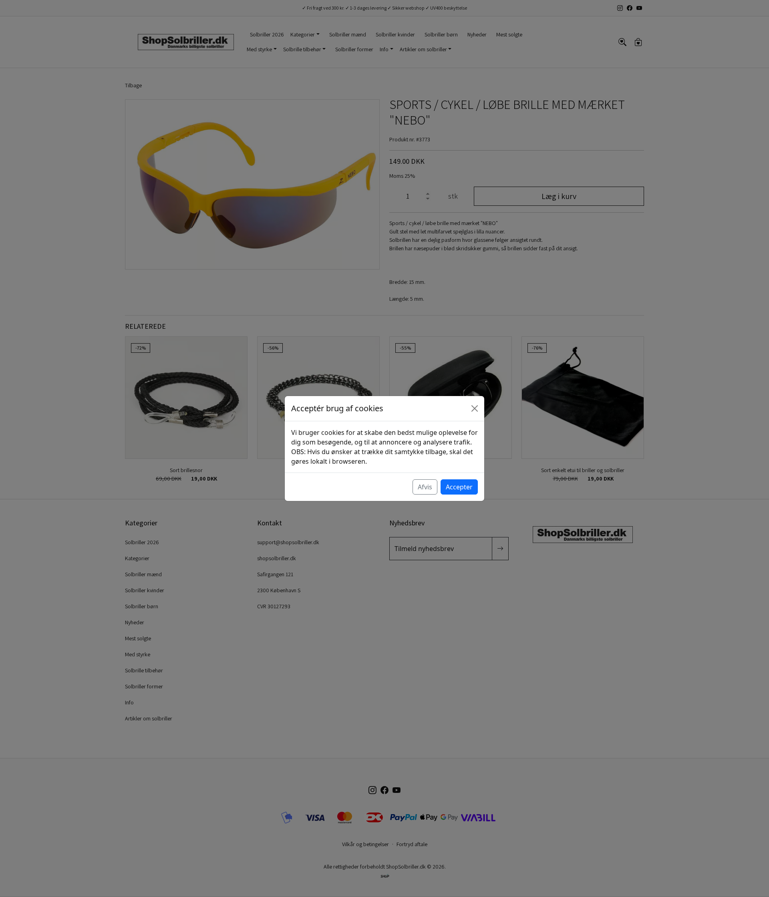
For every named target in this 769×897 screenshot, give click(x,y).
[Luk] (474, 408)
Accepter (459, 487)
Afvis (425, 487)
